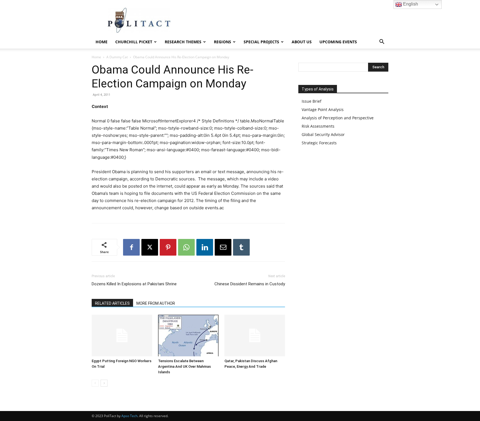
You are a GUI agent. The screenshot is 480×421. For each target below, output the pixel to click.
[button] (381, 42)
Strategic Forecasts (319, 142)
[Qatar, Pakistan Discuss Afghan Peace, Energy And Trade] (254, 335)
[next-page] (104, 383)
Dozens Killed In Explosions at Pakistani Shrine (134, 283)
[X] (149, 247)
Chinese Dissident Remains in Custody (249, 283)
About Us (302, 41)
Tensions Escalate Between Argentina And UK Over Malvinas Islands (184, 366)
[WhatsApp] (186, 247)
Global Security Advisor (323, 134)
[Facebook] (131, 247)
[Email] (223, 247)
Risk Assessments (318, 126)
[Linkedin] (204, 247)
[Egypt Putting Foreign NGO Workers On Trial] (122, 335)
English (410, 4)
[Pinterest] (168, 247)
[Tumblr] (241, 247)
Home (102, 41)
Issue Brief (311, 101)
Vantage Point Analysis (323, 109)
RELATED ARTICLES (112, 303)
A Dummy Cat (117, 57)
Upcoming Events (338, 41)
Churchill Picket (133, 41)
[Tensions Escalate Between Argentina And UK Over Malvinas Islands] (188, 335)
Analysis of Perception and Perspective (338, 117)
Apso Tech (129, 416)
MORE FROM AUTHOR (155, 303)
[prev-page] (95, 383)
